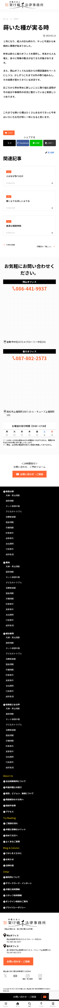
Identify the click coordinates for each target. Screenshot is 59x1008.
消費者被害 (11, 517)
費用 (8, 562)
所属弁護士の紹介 (14, 787)
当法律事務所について (16, 781)
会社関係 (10, 544)
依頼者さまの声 (13, 704)
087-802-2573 (31, 358)
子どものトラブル (14, 582)
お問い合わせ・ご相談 (31, 474)
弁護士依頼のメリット (16, 829)
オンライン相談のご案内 (17, 901)
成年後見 (10, 554)
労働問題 (10, 528)
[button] (49, 143)
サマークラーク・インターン (19, 883)
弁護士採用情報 (13, 889)
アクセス (10, 811)
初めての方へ (12, 835)
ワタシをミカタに (14, 853)
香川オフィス (29, 351)
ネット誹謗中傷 (13, 577)
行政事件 (10, 549)
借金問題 (10, 522)
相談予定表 (11, 805)
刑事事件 (10, 533)
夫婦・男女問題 (13, 495)
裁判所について (13, 877)
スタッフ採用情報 (14, 895)
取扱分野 (10, 491)
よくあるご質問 (13, 841)
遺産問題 (10, 501)
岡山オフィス (29, 281)
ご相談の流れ (12, 823)
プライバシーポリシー (16, 907)
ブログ (10, 132)
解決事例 (10, 633)
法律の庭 (10, 865)
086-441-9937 (31, 288)
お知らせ (10, 859)
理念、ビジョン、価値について (20, 793)
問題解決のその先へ (15, 799)
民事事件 (10, 538)
